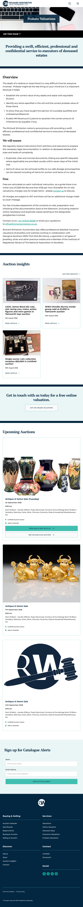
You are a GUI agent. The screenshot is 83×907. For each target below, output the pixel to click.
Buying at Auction (10, 834)
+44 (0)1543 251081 (27, 221)
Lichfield (46, 854)
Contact (6, 865)
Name (8, 759)
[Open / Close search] (69, 3)
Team (5, 857)
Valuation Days (49, 831)
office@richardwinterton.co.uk (21, 224)
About (5, 854)
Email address (11, 769)
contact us (58, 191)
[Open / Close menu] (77, 3)
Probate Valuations (50, 838)
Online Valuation (49, 827)
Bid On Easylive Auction (40, 535)
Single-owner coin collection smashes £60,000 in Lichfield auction (20, 361)
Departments (8, 831)
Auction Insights (70, 274)
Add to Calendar (13, 523)
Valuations (47, 823)
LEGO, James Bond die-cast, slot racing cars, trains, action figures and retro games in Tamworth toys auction (21, 310)
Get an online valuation (41, 408)
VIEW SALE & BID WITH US (40, 528)
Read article (11, 323)
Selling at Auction (10, 838)
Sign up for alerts (41, 781)
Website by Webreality (26, 900)
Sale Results (8, 827)
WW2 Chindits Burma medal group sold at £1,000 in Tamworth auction (60, 309)
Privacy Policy (20, 891)
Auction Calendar (10, 823)
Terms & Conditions (9, 891)
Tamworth (47, 857)
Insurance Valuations (51, 834)
